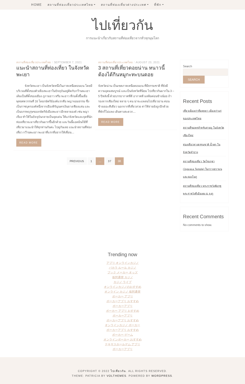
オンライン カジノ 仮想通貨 (122, 291)
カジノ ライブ (122, 282)
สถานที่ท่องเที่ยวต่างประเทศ (123, 4)
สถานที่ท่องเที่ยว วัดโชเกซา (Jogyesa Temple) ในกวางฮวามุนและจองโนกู (202, 169)
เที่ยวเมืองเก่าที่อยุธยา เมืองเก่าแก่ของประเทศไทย (202, 114)
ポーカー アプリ (122, 296)
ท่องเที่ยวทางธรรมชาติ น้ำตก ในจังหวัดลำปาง (201, 148)
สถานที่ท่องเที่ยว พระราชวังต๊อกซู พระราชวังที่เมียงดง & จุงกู (202, 190)
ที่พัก (157, 4)
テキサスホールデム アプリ (122, 344)
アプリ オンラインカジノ (122, 262)
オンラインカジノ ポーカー (122, 325)
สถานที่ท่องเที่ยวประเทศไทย (70, 4)
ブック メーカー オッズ (122, 272)
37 (109, 161)
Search (187, 66)
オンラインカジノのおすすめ (122, 286)
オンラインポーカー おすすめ (123, 339)
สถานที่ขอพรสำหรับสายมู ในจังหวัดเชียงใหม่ (203, 131)
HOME (36, 4)
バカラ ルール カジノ (122, 267)
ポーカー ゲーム (122, 334)
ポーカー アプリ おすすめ (122, 310)
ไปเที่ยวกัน (122, 25)
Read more (28, 142)
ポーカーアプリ (123, 306)
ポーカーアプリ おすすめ (122, 301)
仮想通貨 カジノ (122, 277)
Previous (77, 161)
